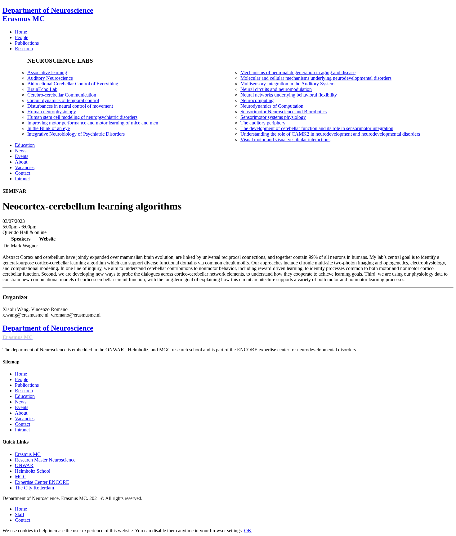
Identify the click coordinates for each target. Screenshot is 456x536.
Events (21, 407)
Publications (27, 385)
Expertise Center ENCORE (42, 482)
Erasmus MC (28, 454)
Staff (19, 514)
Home (21, 373)
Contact (22, 424)
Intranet (22, 429)
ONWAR (24, 465)
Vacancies (24, 418)
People (21, 379)
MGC (20, 476)
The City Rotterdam (34, 487)
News (20, 401)
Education (25, 396)
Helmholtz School (32, 471)
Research (24, 390)
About (21, 413)
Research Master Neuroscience (45, 459)
